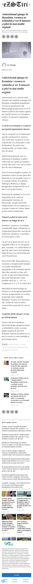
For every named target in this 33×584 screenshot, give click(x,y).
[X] (8, 36)
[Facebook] (4, 36)
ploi (12, 347)
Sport (3, 30)
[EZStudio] (4, 65)
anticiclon (13, 344)
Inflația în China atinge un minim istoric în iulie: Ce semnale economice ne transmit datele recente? (20, 398)
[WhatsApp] (16, 36)
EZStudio (13, 65)
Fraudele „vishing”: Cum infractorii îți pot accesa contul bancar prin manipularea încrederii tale (16, 485)
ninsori (5, 347)
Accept (16, 575)
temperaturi (21, 347)
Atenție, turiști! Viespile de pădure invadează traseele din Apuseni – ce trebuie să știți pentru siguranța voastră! (20, 367)
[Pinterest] (12, 36)
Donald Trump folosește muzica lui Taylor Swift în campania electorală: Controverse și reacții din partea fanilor (16, 477)
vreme (22, 344)
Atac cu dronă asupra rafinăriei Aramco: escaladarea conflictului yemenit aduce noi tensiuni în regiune (24, 526)
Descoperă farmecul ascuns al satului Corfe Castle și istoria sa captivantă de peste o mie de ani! (16, 469)
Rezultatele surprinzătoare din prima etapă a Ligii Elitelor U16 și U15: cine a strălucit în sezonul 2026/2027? (16, 461)
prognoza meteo (10, 349)
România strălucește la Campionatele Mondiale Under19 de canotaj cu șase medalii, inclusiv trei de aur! (20, 383)
